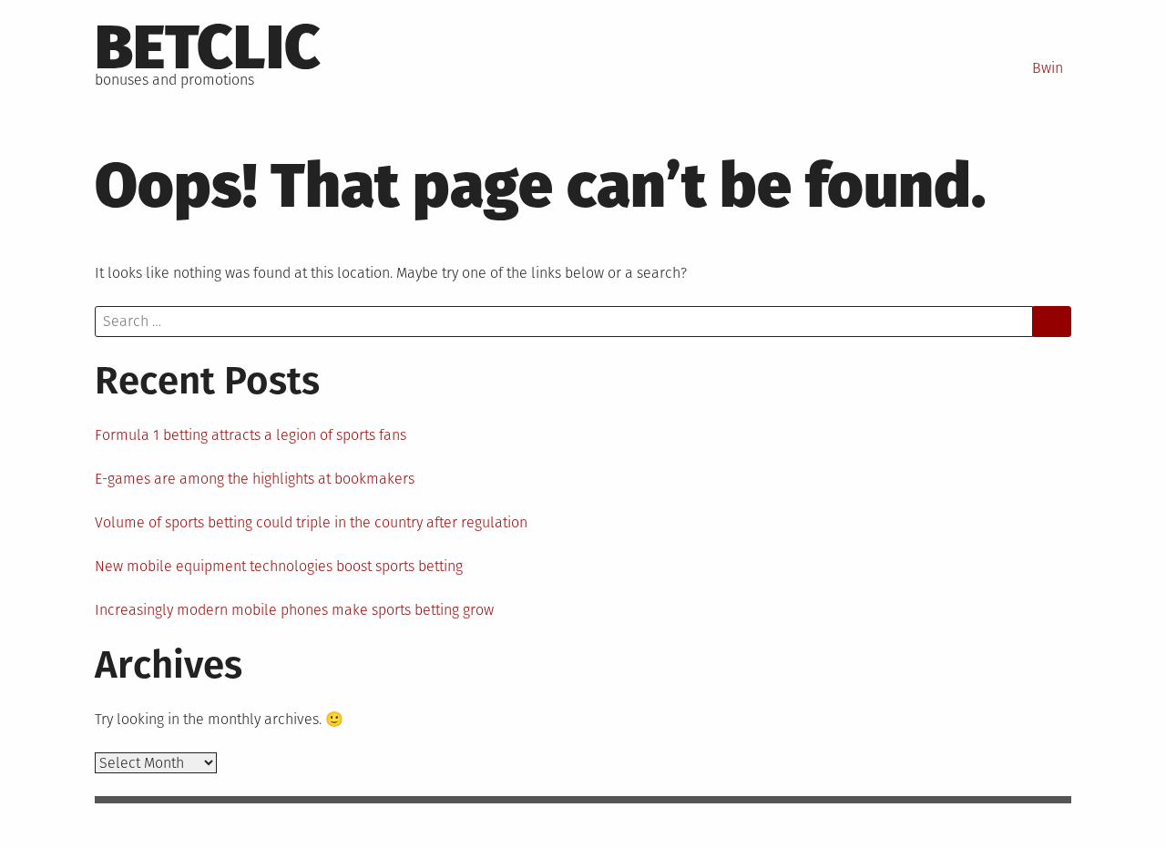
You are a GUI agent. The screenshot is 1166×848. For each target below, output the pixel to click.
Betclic (208, 47)
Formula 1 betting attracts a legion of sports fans (250, 435)
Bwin (1047, 68)
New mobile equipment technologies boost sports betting (279, 566)
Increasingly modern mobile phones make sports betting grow (294, 609)
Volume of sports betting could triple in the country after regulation (311, 522)
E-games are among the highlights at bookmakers (254, 478)
